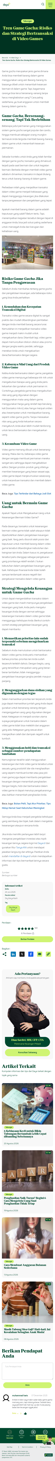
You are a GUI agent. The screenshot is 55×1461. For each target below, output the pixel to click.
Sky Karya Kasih (13, 908)
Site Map (9, 1447)
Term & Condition (27, 1447)
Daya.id (41, 843)
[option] (27, 31)
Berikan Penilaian (27, 939)
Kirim (27, 1385)
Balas (14, 1413)
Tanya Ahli (21, 847)
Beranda (5, 58)
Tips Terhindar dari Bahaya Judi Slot (32, 493)
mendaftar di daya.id (19, 856)
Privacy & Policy (45, 1447)
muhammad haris (20, 1395)
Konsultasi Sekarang (27, 1052)
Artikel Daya (14, 58)
